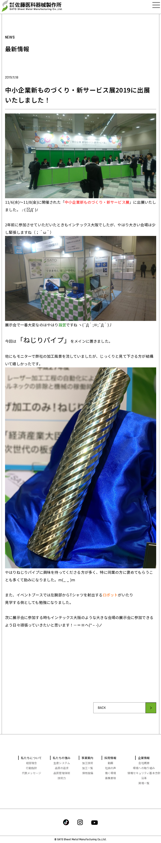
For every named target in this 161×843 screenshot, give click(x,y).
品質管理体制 (61, 773)
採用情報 (110, 758)
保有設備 (87, 773)
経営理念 (31, 763)
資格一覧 (143, 783)
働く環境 (110, 773)
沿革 (144, 778)
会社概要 (143, 763)
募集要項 (110, 778)
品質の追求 (62, 768)
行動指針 (31, 768)
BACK (101, 707)
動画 (110, 763)
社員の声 (110, 768)
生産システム (61, 763)
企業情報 (144, 758)
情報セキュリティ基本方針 (143, 773)
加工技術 (87, 763)
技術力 (62, 778)
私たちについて (31, 758)
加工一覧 (87, 768)
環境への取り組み (144, 768)
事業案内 (87, 758)
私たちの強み (62, 758)
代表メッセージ (31, 773)
